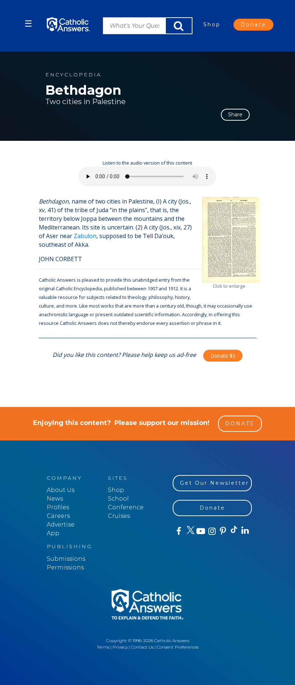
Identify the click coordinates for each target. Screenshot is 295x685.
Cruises (119, 515)
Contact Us (142, 647)
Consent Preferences (178, 647)
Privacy (120, 647)
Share (235, 114)
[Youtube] (200, 531)
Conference (126, 507)
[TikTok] (233, 531)
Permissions (65, 567)
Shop (212, 24)
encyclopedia (73, 75)
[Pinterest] (222, 531)
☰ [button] (28, 23)
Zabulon (85, 236)
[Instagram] (211, 531)
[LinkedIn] (244, 531)
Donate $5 (222, 355)
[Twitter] (189, 531)
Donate (253, 24)
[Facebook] (178, 531)
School (118, 498)
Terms (103, 647)
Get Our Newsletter (214, 483)
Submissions (66, 558)
